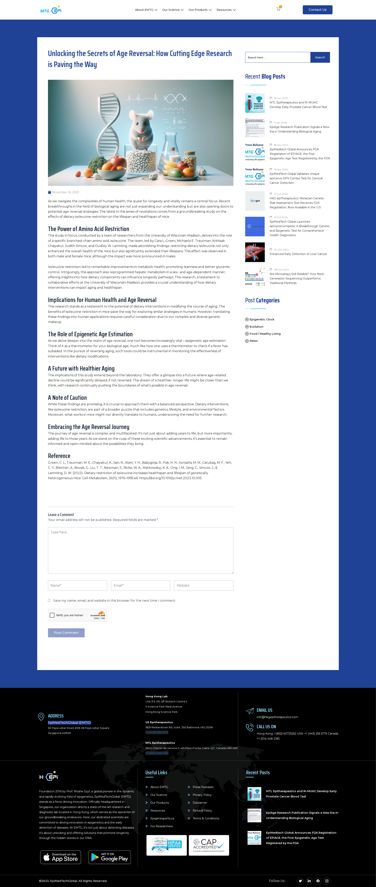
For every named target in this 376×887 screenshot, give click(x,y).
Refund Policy (202, 810)
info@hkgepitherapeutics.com (277, 717)
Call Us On (266, 726)
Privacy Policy (202, 795)
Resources (224, 10)
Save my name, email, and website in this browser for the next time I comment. (114, 600)
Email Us (264, 710)
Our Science (171, 10)
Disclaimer (200, 802)
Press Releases (203, 787)
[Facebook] (318, 881)
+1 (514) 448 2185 (157, 753)
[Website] (203, 586)
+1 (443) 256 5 (313, 733)
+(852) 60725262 (285, 733)
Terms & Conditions (206, 818)
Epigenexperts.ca (162, 818)
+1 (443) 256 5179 (157, 732)
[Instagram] (326, 881)
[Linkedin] (309, 881)
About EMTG (144, 10)
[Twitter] (300, 881)
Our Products (198, 10)
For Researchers (161, 826)
